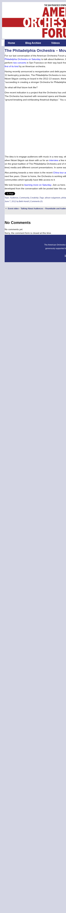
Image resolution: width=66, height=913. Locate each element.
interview (53, 160)
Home (11, 43)
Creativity (34, 198)
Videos (55, 43)
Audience (14, 198)
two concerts (19, 62)
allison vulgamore (52, 198)
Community (24, 198)
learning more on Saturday (37, 185)
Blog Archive (33, 43)
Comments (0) (36, 201)
